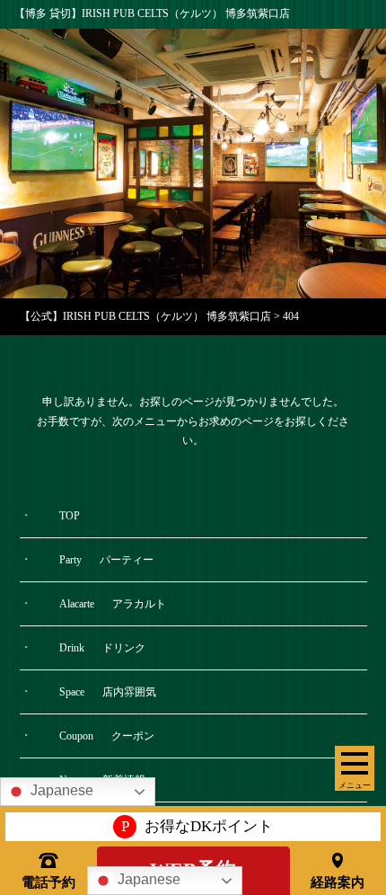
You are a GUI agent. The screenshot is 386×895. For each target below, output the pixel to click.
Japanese (147, 879)
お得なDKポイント (197, 826)
